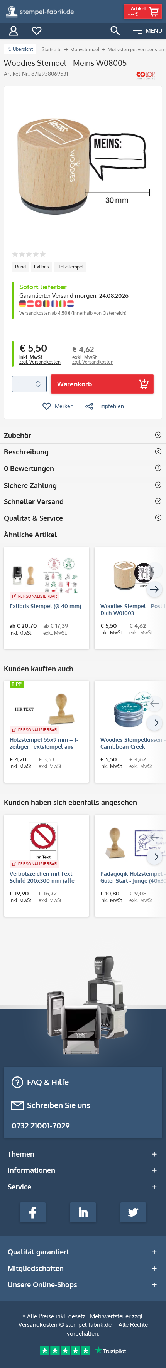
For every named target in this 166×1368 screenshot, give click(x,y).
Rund (20, 267)
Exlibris (41, 267)
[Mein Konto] (13, 31)
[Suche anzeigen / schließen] (115, 31)
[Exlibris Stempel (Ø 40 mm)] (43, 576)
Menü (154, 30)
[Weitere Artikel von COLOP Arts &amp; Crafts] (145, 76)
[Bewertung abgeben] (29, 254)
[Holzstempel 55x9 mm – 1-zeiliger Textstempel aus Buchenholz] (43, 709)
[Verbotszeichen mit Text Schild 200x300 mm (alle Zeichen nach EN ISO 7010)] (43, 843)
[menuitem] (147, 31)
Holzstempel (70, 267)
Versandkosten (38, 1324)
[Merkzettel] (36, 31)
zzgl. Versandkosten (40, 362)
